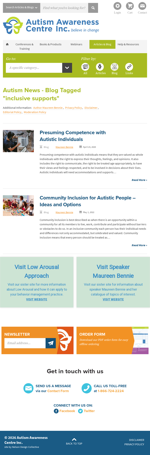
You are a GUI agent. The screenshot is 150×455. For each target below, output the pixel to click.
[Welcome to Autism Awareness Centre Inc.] (7, 44)
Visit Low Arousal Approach (37, 271)
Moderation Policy (35, 112)
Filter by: (88, 58)
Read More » (139, 180)
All (85, 73)
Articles (99, 73)
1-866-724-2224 (111, 391)
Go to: (11, 58)
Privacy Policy (73, 108)
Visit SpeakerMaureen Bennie (113, 271)
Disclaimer (91, 108)
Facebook (67, 411)
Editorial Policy (12, 112)
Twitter (89, 411)
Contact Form (58, 391)
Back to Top (74, 443)
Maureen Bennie (64, 147)
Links (129, 73)
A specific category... (24, 68)
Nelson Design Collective (25, 447)
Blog (114, 73)
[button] (36, 282)
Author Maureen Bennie (48, 108)
